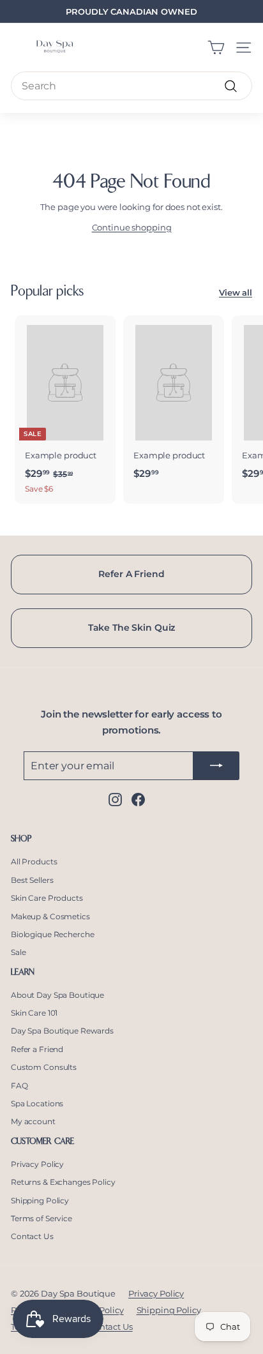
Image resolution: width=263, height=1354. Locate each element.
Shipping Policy (40, 1200)
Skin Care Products (47, 898)
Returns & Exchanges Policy (63, 1182)
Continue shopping (132, 227)
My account (33, 1121)
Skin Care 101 (34, 1013)
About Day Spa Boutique (57, 995)
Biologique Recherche (52, 934)
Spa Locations (37, 1103)
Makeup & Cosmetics (50, 916)
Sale (18, 952)
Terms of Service (41, 1218)
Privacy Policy (37, 1164)
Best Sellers (32, 880)
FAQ (19, 1085)
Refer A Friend (131, 574)
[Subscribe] (216, 765)
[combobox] (131, 85)
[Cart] (216, 47)
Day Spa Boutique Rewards (62, 1030)
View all (235, 292)
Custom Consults (44, 1067)
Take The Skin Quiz (132, 627)
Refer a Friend (37, 1049)
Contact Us (32, 1236)
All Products (34, 861)
